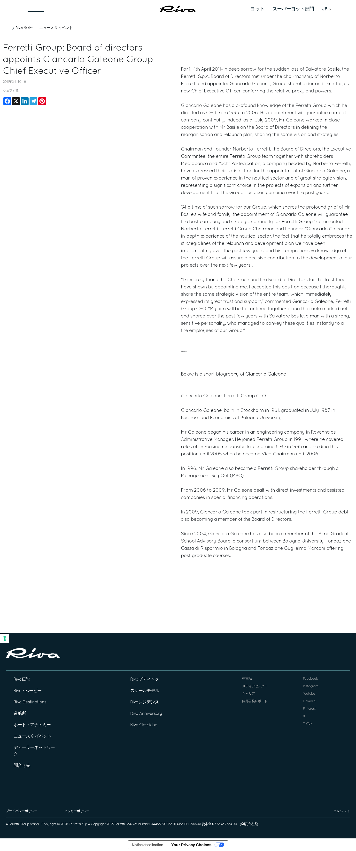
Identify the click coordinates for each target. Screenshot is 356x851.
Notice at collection (147, 844)
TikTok (307, 723)
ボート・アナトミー (32, 725)
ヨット (257, 9)
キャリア (248, 693)
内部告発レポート (254, 701)
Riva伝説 (22, 680)
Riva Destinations (30, 702)
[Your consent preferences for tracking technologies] (4, 638)
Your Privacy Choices (191, 844)
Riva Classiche (143, 725)
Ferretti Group (18, 824)
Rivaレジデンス (144, 702)
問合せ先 (22, 766)
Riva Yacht (23, 28)
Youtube (309, 693)
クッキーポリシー (76, 811)
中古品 (247, 678)
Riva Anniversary (146, 714)
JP (324, 9)
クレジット (341, 811)
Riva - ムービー (27, 691)
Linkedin (309, 701)
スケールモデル (144, 691)
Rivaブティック (144, 680)
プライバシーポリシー (21, 811)
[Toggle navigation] (39, 9)
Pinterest (309, 708)
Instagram (310, 686)
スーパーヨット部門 (293, 9)
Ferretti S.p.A (79, 824)
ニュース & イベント (56, 28)
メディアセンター (254, 686)
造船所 (20, 714)
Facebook (310, 678)
